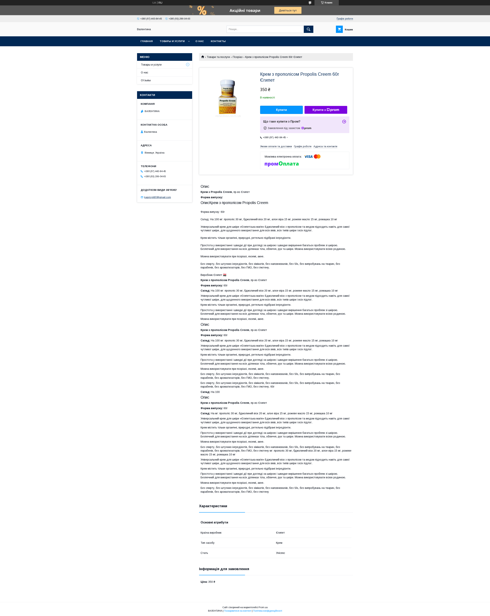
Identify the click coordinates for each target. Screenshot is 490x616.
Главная (146, 41)
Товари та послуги (218, 57)
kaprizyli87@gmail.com (157, 197)
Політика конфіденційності (267, 610)
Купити (281, 109)
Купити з (319, 109)
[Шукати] (308, 29)
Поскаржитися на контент (237, 610)
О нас (199, 41)
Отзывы (146, 80)
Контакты (218, 41)
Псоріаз (238, 57)
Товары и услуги (172, 41)
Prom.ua (263, 607)
